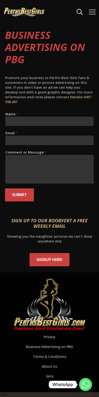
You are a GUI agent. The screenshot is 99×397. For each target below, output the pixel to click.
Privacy (50, 337)
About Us (49, 366)
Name (12, 114)
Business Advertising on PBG (49, 346)
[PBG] (24, 12)
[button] (79, 12)
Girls (49, 376)
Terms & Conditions (49, 356)
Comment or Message (26, 152)
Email (11, 133)
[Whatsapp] (85, 384)
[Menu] (92, 12)
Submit (19, 194)
